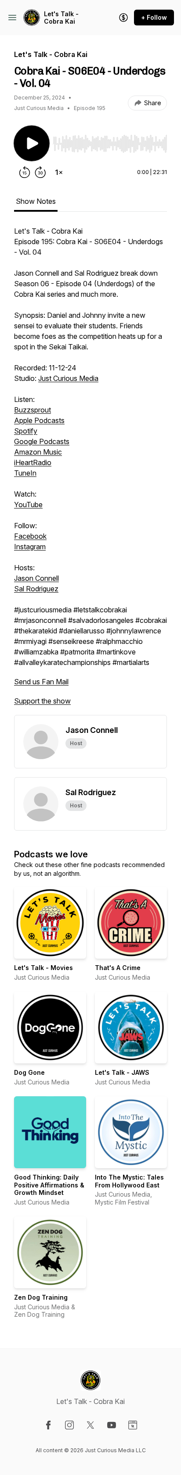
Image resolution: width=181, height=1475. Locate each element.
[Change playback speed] (59, 172)
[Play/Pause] (31, 143)
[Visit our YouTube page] (111, 1425)
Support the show (42, 701)
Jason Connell (36, 578)
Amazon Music (38, 452)
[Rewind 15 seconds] (24, 172)
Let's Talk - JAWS (122, 1072)
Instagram (30, 546)
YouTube (28, 504)
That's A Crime (118, 967)
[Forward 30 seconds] (40, 172)
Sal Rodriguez (36, 588)
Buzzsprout (32, 409)
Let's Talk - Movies (43, 967)
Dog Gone (29, 1072)
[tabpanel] (90, 470)
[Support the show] (123, 17)
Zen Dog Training (41, 1297)
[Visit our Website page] (132, 1425)
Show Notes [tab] (36, 201)
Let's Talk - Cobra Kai (61, 17)
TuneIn (25, 473)
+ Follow (154, 17)
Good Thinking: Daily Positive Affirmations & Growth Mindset (49, 1184)
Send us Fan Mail (41, 681)
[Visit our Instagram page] (69, 1425)
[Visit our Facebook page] (48, 1425)
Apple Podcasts (39, 420)
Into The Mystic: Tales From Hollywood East (129, 1181)
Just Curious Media (68, 378)
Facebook (30, 536)
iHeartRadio (32, 462)
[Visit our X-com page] (90, 1425)
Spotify (25, 431)
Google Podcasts (41, 441)
